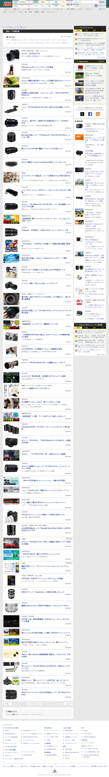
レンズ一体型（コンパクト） (31, 9)
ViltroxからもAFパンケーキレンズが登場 (37, 67)
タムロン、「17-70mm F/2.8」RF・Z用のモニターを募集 (43, 454)
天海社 (86, 730)
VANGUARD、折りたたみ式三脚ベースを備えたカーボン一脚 (94, 185)
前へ (7, 704)
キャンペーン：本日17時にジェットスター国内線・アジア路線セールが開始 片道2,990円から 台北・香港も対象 (91, 49)
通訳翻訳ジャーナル (71, 737)
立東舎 (48, 740)
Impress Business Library (30, 737)
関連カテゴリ (12, 711)
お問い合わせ (24, 766)
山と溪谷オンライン (52, 746)
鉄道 (30, 12)
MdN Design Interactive (72, 752)
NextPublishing (27, 755)
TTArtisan (64, 43)
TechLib (67, 758)
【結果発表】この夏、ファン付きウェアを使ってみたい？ (44, 416)
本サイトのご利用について (10, 766)
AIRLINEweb (69, 730)
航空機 (37, 12)
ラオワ (58, 43)
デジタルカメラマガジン (12, 752)
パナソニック (22, 43)
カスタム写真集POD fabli (91, 752)
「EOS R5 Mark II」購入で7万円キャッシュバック (41, 554)
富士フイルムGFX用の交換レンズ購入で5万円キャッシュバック (46, 633)
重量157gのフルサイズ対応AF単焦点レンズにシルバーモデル (45, 606)
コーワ (52, 43)
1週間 (94, 30)
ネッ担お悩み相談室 (10, 746)
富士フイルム (40, 43)
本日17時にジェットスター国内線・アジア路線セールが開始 (95, 140)
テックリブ (66, 755)
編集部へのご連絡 (48, 766)
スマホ (20, 12)
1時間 (78, 30)
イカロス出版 (67, 728)
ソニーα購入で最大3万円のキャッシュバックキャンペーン (44, 502)
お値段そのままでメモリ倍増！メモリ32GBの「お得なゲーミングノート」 (94, 68)
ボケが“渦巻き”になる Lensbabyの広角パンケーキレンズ (44, 162)
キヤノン (26, 40)
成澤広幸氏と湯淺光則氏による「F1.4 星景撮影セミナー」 (94, 156)
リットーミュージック (53, 730)
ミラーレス (7, 9)
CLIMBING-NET (51, 749)
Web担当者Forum (10, 734)
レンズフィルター (24, 714)
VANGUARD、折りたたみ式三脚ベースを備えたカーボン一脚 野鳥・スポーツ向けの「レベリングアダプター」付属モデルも (91, 54)
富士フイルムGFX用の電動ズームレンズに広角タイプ (42, 148)
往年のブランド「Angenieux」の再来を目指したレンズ (43, 592)
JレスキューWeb (70, 740)
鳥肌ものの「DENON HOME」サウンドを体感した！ (94, 76)
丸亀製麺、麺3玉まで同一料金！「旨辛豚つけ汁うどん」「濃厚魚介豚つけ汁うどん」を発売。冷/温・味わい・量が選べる (91, 342)
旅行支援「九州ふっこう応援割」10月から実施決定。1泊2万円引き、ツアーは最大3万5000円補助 (91, 337)
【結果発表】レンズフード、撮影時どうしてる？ (40, 324)
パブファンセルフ (89, 743)
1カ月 (102, 30)
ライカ (47, 43)
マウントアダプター (36, 714)
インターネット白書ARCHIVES (14, 759)
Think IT (7, 730)
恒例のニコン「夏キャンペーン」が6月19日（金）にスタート (45, 680)
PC (5, 12)
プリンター (89, 9)
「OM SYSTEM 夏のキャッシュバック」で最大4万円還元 (43, 480)
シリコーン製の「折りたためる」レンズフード (39, 283)
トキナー (9, 43)
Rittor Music (48, 728)
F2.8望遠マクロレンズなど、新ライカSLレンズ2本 (41, 402)
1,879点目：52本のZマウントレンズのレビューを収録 (42, 578)
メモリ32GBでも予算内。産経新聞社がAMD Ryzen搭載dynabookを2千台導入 (94, 91)
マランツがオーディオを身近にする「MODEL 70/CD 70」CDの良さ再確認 (94, 83)
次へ (69, 704)
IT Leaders (8, 740)
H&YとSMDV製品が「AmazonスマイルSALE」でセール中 (94, 242)
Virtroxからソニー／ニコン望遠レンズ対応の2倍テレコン (43, 515)
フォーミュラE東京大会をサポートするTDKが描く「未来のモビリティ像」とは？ (94, 98)
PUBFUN (84, 740)
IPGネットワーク (86, 746)
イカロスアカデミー (71, 743)
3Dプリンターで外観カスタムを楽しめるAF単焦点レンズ (43, 270)
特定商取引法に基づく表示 (98, 766)
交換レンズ (16, 9)
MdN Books (68, 749)
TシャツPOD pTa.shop (91, 748)
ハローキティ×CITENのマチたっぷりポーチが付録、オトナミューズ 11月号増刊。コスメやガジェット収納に (91, 347)
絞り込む (12, 37)
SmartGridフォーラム (29, 730)
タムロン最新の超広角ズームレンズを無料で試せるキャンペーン (46, 81)
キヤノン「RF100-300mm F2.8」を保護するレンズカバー (44, 362)
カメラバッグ (46, 9)
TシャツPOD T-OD (52, 737)
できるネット (9, 755)
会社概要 (72, 766)
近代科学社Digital (52, 755)
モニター (80, 9)
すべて (8, 40)
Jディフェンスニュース (72, 734)
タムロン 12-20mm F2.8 (31, 53)
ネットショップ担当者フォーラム (32, 734)
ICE (83, 728)
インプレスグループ (83, 766)
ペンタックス (31, 43)
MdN (64, 746)
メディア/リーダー (58, 9)
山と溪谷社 (47, 743)
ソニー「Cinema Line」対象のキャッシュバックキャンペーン (45, 490)
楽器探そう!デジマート (53, 734)
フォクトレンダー (45, 40)
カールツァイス (34, 40)
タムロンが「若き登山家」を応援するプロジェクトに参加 (44, 376)
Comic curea (87, 734)
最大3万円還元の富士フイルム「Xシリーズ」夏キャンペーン (45, 642)
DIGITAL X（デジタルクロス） (32, 743)
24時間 (86, 30)
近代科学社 (47, 752)
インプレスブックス (29, 752)
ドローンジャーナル (10, 743)
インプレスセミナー (29, 740)
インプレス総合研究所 (11, 737)
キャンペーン (51, 12)
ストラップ (12, 12)
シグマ (53, 40)
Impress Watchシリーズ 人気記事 (90, 325)
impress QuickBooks (90, 737)
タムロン (64, 40)
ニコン (15, 43)
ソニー (59, 40)
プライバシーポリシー (61, 766)
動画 (43, 12)
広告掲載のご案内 (35, 766)
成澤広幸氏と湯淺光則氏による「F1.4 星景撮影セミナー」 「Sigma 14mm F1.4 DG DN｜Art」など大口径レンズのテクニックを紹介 (91, 45)
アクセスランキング (86, 28)
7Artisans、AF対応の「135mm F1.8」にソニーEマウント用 (45, 230)
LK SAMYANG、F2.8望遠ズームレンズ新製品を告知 (42, 349)
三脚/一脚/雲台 (70, 9)
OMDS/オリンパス (17, 40)
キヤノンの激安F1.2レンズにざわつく (36, 388)
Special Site (83, 61)
